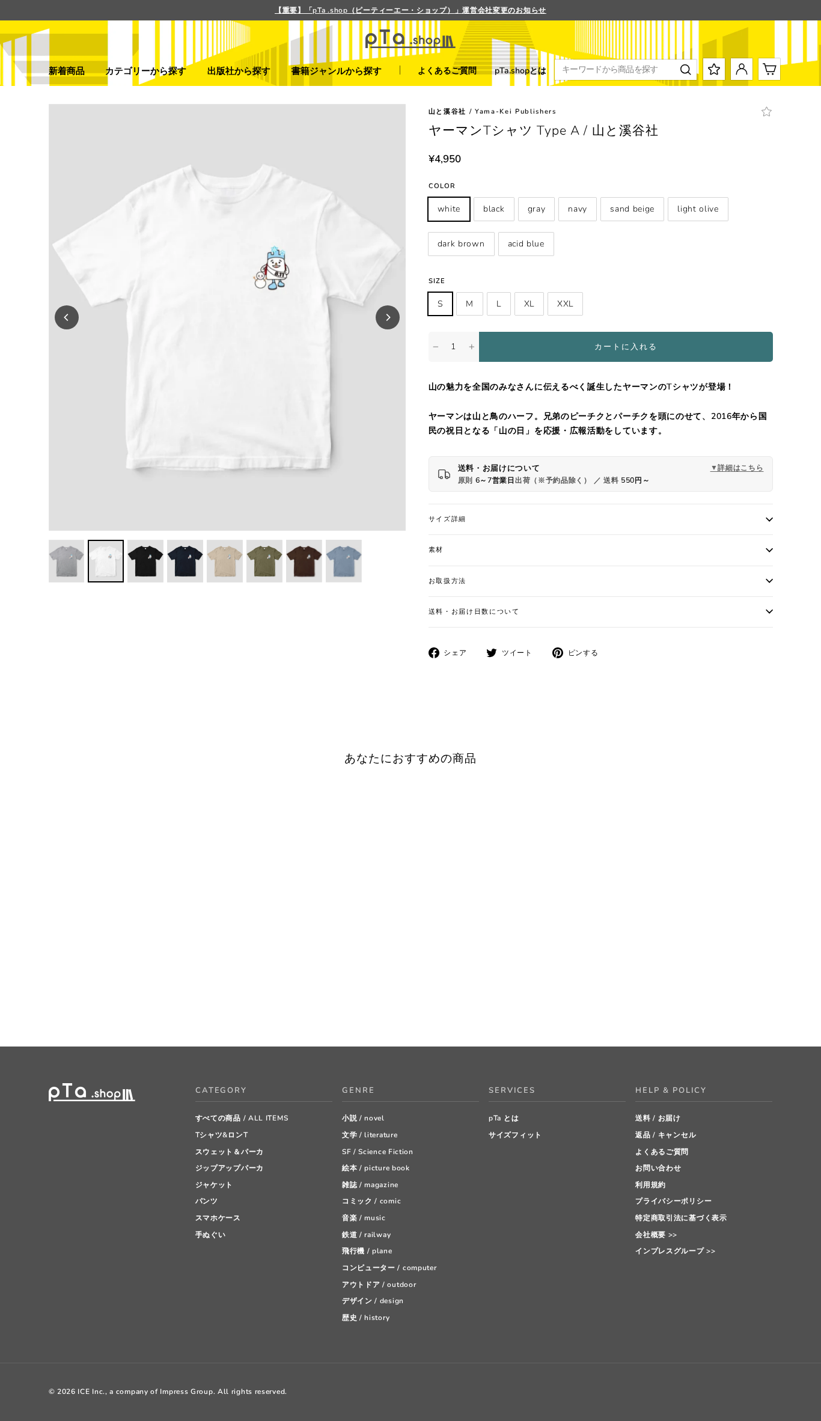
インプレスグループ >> (675, 1251)
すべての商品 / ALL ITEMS (241, 1118)
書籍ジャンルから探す (336, 71)
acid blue (526, 243)
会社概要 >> (656, 1234)
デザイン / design (373, 1301)
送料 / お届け (658, 1118)
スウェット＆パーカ (229, 1152)
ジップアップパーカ (229, 1168)
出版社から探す (238, 71)
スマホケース (218, 1218)
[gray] (84, 1007)
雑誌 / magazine (370, 1185)
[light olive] (129, 1007)
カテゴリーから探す (145, 71)
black (494, 209)
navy (577, 209)
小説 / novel (363, 1118)
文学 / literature (370, 1135)
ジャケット (214, 1185)
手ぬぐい (210, 1234)
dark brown (461, 243)
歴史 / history (365, 1317)
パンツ (206, 1201)
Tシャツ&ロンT (221, 1135)
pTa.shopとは (520, 70)
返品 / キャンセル (665, 1135)
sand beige (632, 209)
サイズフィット (515, 1135)
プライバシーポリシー (673, 1201)
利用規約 (650, 1185)
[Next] (388, 317)
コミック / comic (371, 1201)
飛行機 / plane (367, 1251)
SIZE (437, 281)
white (449, 209)
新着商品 (67, 71)
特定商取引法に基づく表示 (681, 1218)
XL (529, 304)
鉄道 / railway (366, 1234)
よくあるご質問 (447, 70)
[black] (69, 1007)
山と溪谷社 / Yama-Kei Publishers (493, 111)
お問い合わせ (658, 1168)
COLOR (442, 186)
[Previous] (67, 317)
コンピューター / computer (389, 1268)
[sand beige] (114, 1007)
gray (537, 209)
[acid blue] (159, 1007)
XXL (565, 304)
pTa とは (504, 1118)
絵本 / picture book (376, 1168)
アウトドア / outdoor (379, 1284)
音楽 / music (364, 1218)
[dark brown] (144, 1007)
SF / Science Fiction (378, 1152)
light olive (698, 209)
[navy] (99, 1007)
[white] (54, 1007)
